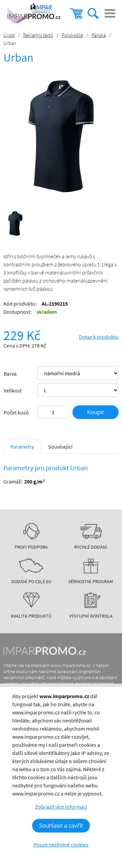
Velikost (13, 390)
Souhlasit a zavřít (61, 825)
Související (60, 446)
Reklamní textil (38, 35)
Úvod (9, 35)
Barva (10, 373)
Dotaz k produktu (99, 336)
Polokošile (72, 35)
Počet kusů (16, 412)
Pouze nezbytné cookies (61, 844)
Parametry (22, 446)
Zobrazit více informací (61, 806)
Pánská (99, 35)
